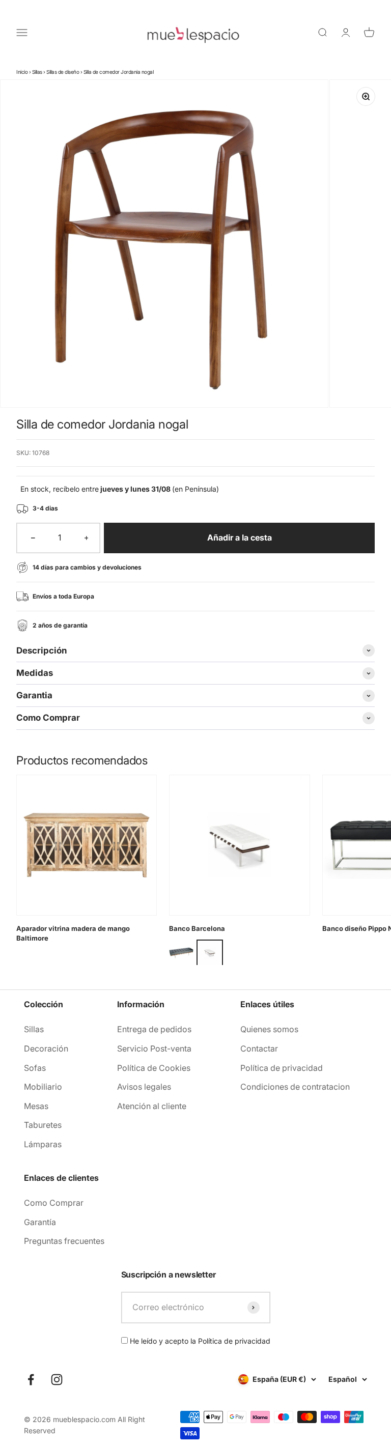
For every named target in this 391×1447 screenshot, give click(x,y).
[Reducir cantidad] (33, 538)
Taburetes (43, 1125)
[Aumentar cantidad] (86, 538)
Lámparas (43, 1144)
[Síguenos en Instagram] (57, 1379)
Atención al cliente (151, 1106)
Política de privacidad (281, 1068)
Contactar (259, 1048)
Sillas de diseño (62, 72)
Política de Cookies (153, 1068)
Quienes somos (269, 1029)
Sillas (37, 72)
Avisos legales (144, 1087)
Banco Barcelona (197, 928)
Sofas (35, 1068)
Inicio (21, 72)
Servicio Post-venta (154, 1048)
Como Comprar (53, 1203)
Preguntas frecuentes (64, 1241)
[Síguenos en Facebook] (31, 1379)
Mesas (36, 1106)
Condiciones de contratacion (295, 1087)
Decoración (46, 1048)
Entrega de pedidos (154, 1029)
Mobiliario (43, 1087)
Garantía (40, 1222)
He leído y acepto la (199, 1341)
